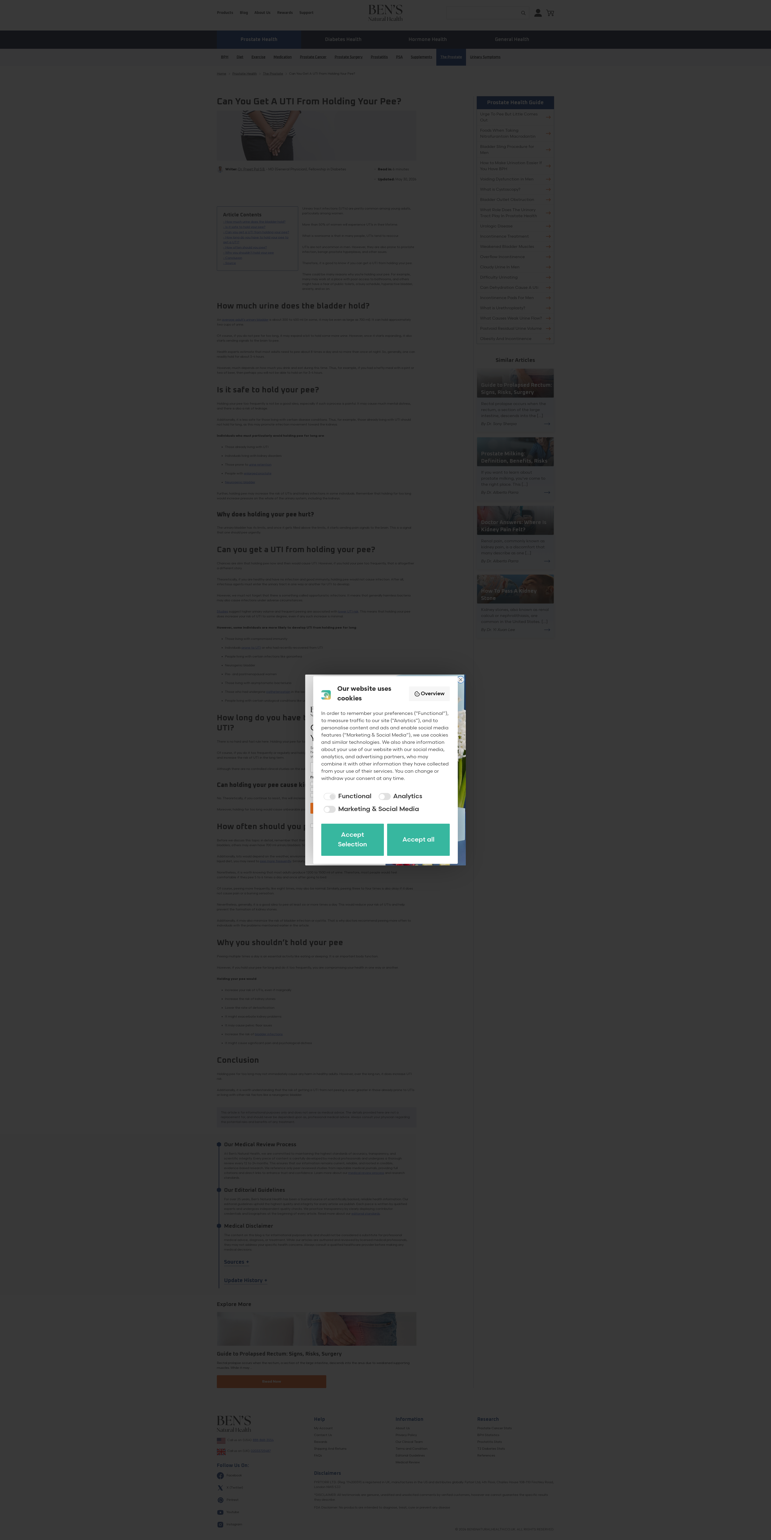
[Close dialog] (460, 679)
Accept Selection (352, 839)
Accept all (418, 840)
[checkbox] (346, 796)
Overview (433, 694)
